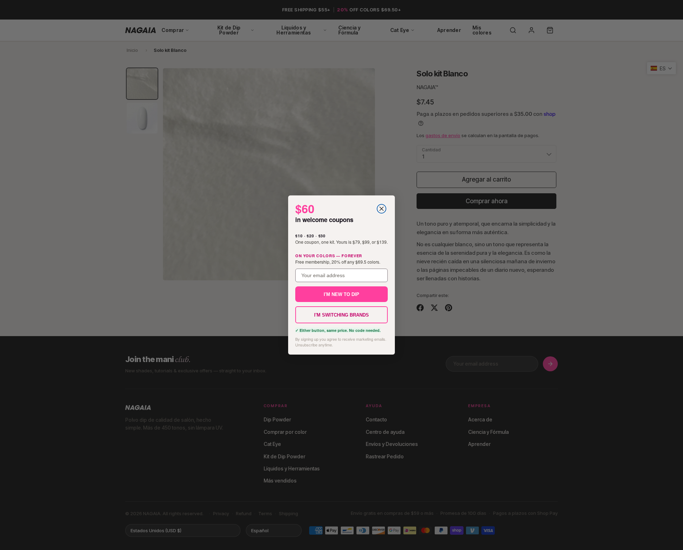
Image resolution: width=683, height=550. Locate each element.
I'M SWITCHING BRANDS (341, 315)
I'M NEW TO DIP (341, 294)
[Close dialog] (381, 208)
